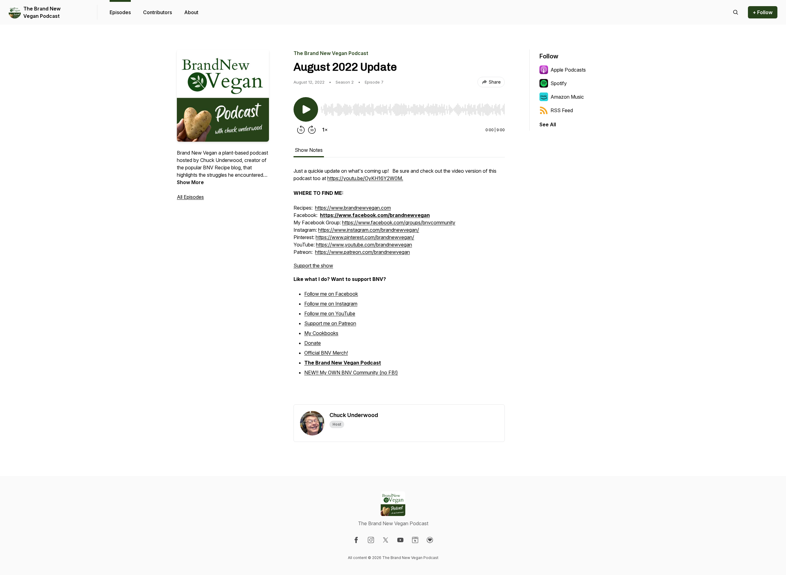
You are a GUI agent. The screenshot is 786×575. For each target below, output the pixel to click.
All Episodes (190, 197)
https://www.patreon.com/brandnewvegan (362, 252)
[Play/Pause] (306, 109)
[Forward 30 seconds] (312, 129)
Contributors (157, 12)
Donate (312, 343)
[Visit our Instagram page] (371, 540)
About (191, 12)
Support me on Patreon (330, 323)
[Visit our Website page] (415, 540)
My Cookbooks (321, 333)
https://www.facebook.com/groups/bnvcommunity (398, 222)
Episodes (120, 12)
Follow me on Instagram (330, 304)
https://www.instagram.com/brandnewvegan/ (368, 230)
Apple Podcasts (568, 70)
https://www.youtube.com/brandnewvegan (364, 245)
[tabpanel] (399, 285)
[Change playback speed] (325, 129)
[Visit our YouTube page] (400, 540)
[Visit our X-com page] (386, 540)
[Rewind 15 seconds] (301, 129)
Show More (190, 182)
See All (547, 124)
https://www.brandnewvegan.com (353, 208)
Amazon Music (567, 97)
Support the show (313, 265)
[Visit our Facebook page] (356, 540)
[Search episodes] (735, 12)
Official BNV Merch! (326, 353)
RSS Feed (562, 110)
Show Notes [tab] (309, 150)
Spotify (559, 83)
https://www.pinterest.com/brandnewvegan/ (365, 237)
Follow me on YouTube (329, 313)
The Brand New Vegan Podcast (41, 12)
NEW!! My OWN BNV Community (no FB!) (351, 372)
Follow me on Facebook (331, 294)
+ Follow (762, 12)
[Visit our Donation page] (430, 540)
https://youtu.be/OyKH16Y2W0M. (365, 178)
